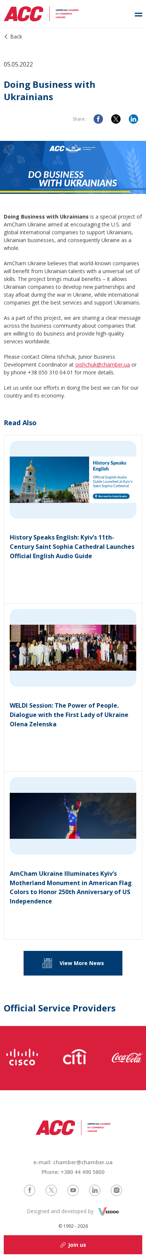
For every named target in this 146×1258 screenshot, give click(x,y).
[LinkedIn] (133, 119)
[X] (116, 119)
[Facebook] (98, 119)
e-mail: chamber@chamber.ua (73, 1162)
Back (16, 36)
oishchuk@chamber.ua (102, 364)
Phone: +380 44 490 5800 (73, 1171)
